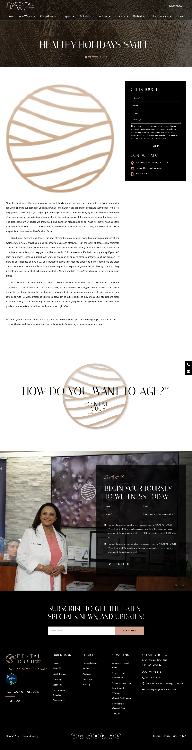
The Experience (160, 16)
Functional (102, 16)
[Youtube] (96, 736)
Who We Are (25, 16)
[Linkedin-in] (103, 736)
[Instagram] (81, 736)
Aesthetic (84, 16)
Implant (67, 16)
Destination (139, 16)
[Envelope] (188, 371)
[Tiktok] (89, 736)
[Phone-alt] (188, 364)
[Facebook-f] (74, 736)
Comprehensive (48, 16)
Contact (180, 16)
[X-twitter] (118, 736)
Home (10, 16)
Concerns (120, 16)
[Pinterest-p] (111, 736)
